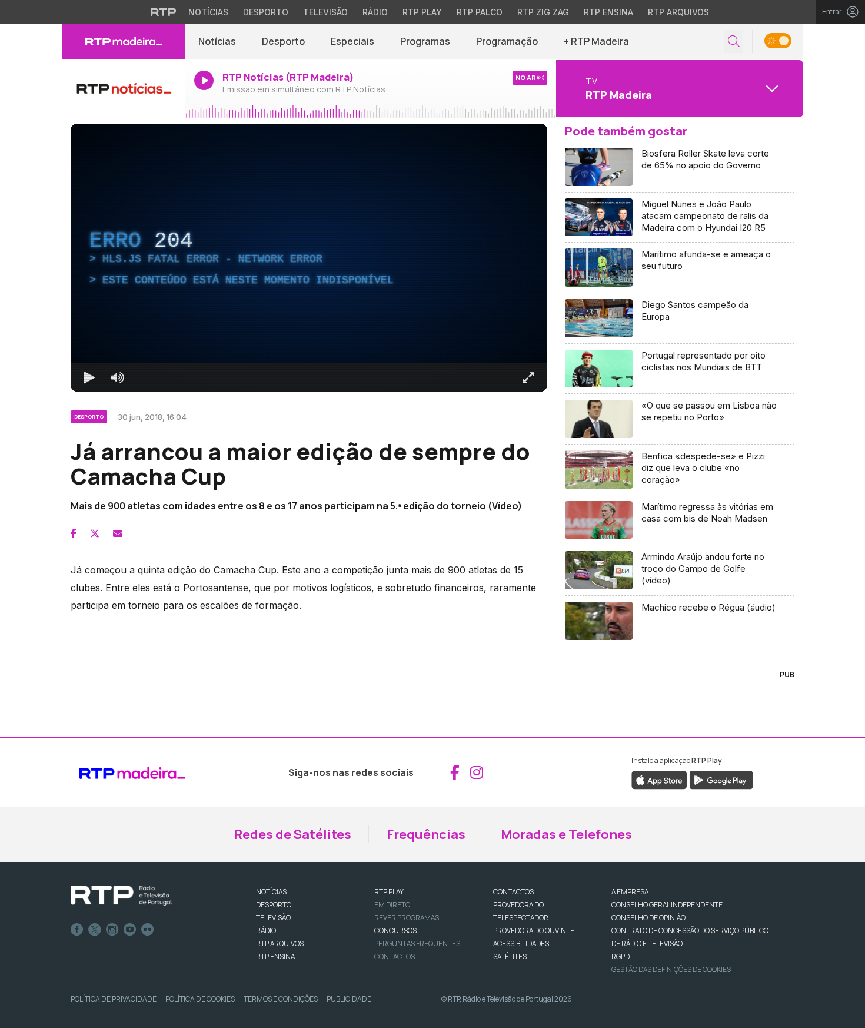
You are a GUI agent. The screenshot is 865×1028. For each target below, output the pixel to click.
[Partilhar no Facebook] (73, 533)
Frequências (426, 834)
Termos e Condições (281, 999)
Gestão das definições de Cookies (671, 969)
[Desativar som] (118, 377)
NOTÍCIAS (271, 892)
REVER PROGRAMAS (406, 918)
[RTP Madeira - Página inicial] (123, 41)
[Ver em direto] (123, 88)
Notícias (208, 12)
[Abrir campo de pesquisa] (733, 41)
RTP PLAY (389, 892)
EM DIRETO (392, 905)
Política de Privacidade (114, 999)
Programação (507, 41)
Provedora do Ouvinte (533, 931)
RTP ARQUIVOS (280, 944)
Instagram (112, 929)
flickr (147, 929)
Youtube (130, 929)
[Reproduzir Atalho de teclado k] (89, 377)
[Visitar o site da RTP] (164, 12)
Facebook (77, 929)
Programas (425, 41)
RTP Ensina (608, 12)
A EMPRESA (629, 892)
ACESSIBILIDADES (521, 944)
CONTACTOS (513, 892)
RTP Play (422, 12)
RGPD (620, 956)
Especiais (352, 41)
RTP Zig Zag (543, 12)
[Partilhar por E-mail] (117, 533)
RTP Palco (480, 12)
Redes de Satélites (292, 834)
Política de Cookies (200, 999)
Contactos (394, 956)
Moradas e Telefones (566, 834)
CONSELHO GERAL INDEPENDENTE (667, 905)
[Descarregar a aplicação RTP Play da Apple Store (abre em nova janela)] (659, 778)
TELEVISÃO (273, 918)
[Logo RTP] (121, 896)
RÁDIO (266, 931)
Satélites (510, 956)
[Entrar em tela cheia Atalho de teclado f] (528, 377)
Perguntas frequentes (417, 944)
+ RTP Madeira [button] (596, 41)
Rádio (375, 12)
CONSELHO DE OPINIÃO (648, 918)
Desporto (265, 12)
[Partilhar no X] (94, 533)
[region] (309, 258)
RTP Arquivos (678, 12)
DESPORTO (273, 905)
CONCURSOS (395, 931)
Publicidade (349, 999)
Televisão (325, 12)
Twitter (94, 929)
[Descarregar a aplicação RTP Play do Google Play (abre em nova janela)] (721, 778)
